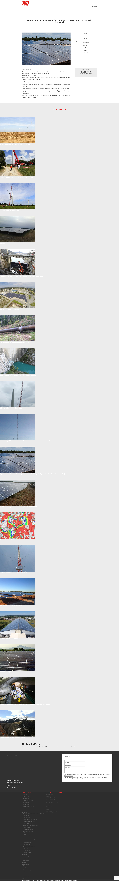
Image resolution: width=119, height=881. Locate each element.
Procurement (26, 874)
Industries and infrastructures (30, 846)
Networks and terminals (29, 821)
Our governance (27, 798)
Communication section (28, 806)
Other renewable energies (30, 839)
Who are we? (26, 796)
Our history (26, 802)
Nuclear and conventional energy (30, 825)
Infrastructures (27, 852)
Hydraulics (26, 832)
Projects (24, 862)
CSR (24, 872)
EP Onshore (27, 817)
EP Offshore (27, 815)
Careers (24, 878)
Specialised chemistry (29, 823)
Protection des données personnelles (62, 880)
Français (94, 6)
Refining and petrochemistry (30, 819)
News (25, 808)
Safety (24, 865)
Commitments (25, 864)
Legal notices (49, 880)
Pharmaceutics (27, 842)
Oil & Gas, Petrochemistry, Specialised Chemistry (34, 813)
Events (26, 810)
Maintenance (26, 860)
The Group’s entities (28, 800)
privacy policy (106, 778)
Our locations (26, 804)
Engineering (26, 856)
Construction (26, 858)
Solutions (24, 812)
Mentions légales (42, 880)
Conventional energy (29, 829)
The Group (24, 794)
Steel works (27, 850)
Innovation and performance (29, 869)
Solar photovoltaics (28, 836)
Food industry (27, 844)
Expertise (24, 854)
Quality (25, 867)
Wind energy (27, 834)
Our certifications (27, 876)
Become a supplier (50, 812)
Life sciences (26, 841)
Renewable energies (28, 831)
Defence (26, 848)
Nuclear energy (27, 827)
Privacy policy (74, 880)
